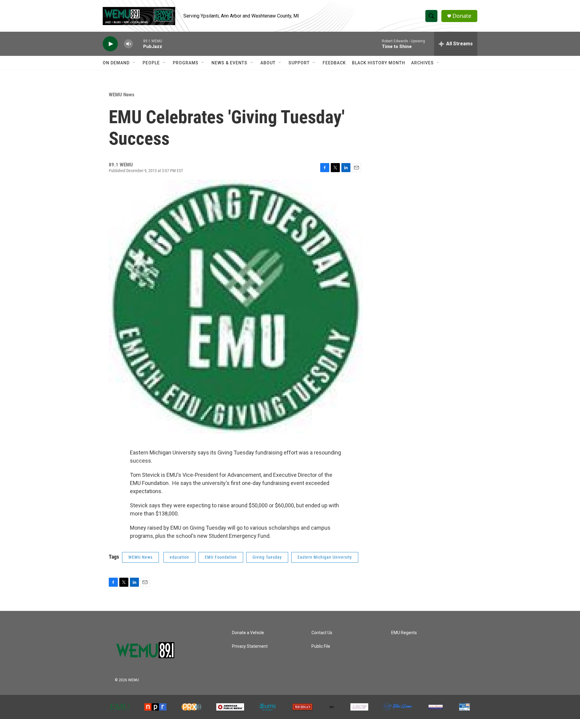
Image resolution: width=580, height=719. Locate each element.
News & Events (229, 62)
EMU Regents (404, 633)
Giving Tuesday (267, 557)
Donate (462, 16)
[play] (110, 43)
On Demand (116, 62)
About (268, 62)
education (179, 557)
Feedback (334, 62)
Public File (320, 646)
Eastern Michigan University (325, 557)
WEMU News (121, 94)
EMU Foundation (221, 557)
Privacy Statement (250, 646)
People (151, 62)
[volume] (128, 44)
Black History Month (378, 62)
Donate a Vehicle (248, 633)
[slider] (138, 43)
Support (299, 62)
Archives (422, 62)
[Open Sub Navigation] (134, 62)
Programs (185, 62)
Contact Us (321, 633)
